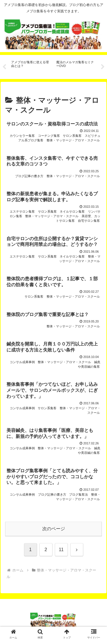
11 (61, 549)
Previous (4, 67)
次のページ (53, 528)
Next (103, 67)
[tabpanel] (30, 66)
